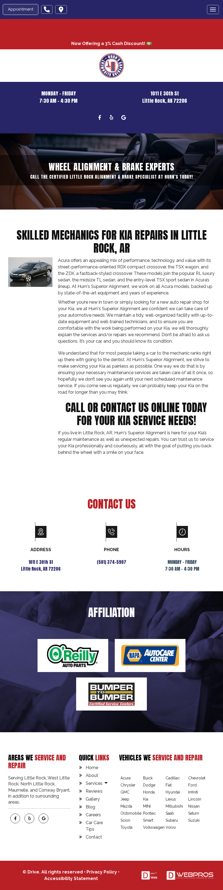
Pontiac (149, 813)
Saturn (193, 813)
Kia (145, 799)
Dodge (149, 785)
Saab (170, 813)
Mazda (126, 806)
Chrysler (127, 785)
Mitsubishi (174, 806)
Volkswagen (154, 827)
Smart (148, 820)
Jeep (124, 799)
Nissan (194, 806)
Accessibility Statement (71, 878)
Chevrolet (196, 778)
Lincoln (194, 799)
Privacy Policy (101, 872)
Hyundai (173, 792)
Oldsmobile (130, 813)
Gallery (93, 799)
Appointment (20, 9)
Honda (149, 792)
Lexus (171, 799)
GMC (124, 792)
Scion (125, 820)
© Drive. (32, 872)
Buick (148, 778)
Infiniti (193, 792)
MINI (147, 806)
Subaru (172, 820)
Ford (192, 785)
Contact (94, 837)
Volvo (171, 827)
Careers (93, 814)
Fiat (169, 785)
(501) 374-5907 (111, 562)
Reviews (94, 791)
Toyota (126, 827)
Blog (90, 806)
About (92, 775)
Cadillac (173, 778)
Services (95, 783)
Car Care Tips (94, 826)
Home (92, 767)
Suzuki (194, 820)
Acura (125, 778)
